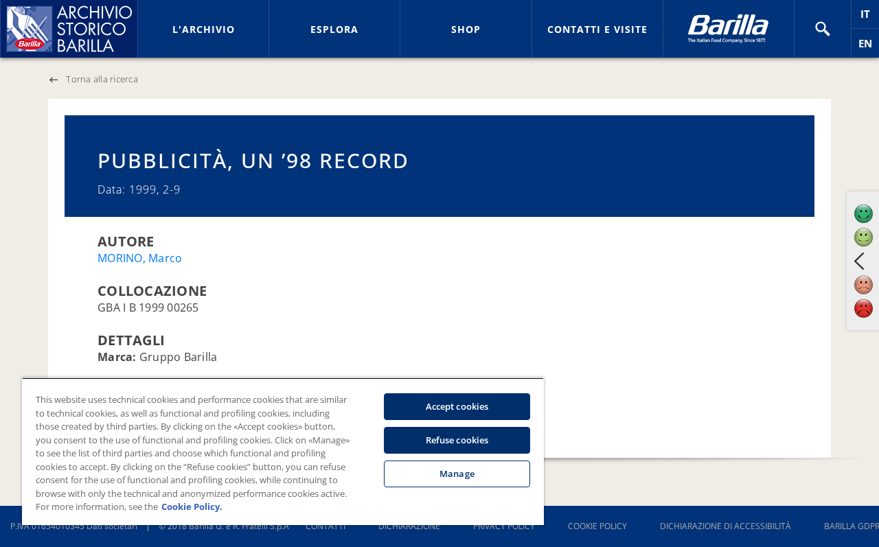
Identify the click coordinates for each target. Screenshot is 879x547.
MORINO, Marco (140, 258)
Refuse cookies (457, 440)
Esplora (334, 29)
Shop (466, 29)
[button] (823, 29)
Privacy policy (504, 526)
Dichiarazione (409, 526)
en (868, 47)
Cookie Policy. (191, 506)
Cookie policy (597, 526)
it (869, 17)
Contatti (325, 526)
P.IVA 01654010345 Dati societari (73, 526)
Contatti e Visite (597, 29)
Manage (457, 473)
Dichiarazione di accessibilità (725, 526)
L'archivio (203, 29)
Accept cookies (457, 406)
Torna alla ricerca (102, 79)
